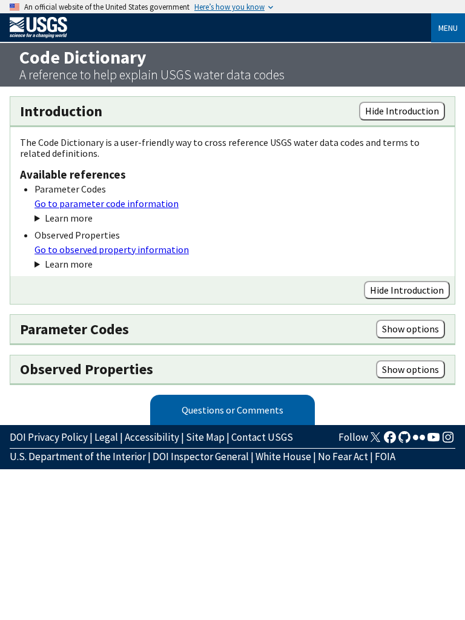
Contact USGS (262, 437)
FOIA (385, 456)
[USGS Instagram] (448, 440)
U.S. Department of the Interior (78, 456)
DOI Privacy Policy (49, 437)
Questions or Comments (232, 410)
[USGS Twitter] (375, 440)
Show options (410, 329)
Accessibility (152, 437)
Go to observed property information (112, 249)
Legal (106, 437)
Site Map (205, 437)
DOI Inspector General (201, 456)
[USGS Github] (404, 440)
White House (283, 456)
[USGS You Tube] (433, 440)
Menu (448, 27)
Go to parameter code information (107, 203)
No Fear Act (343, 456)
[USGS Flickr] (419, 440)
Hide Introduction (402, 111)
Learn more (69, 218)
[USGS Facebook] (390, 440)
